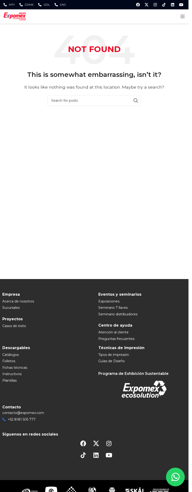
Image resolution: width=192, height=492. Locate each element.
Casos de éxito (14, 326)
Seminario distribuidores (117, 314)
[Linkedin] (172, 4)
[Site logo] (15, 16)
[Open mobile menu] (182, 16)
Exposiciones (108, 301)
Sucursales (11, 308)
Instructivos (12, 374)
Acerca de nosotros (18, 301)
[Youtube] (181, 4)
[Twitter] (146, 4)
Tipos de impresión (113, 355)
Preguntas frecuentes (116, 339)
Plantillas (9, 380)
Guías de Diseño (111, 361)
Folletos (8, 361)
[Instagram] (155, 4)
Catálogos (10, 355)
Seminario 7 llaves (113, 308)
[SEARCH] (135, 100)
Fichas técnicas (14, 367)
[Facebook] (138, 4)
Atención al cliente (113, 332)
